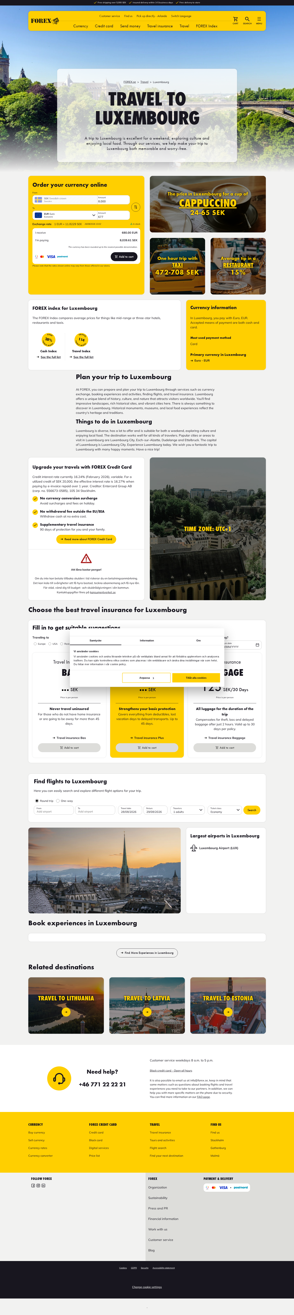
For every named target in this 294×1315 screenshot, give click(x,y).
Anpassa (144, 677)
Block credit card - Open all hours (171, 1070)
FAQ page (203, 1097)
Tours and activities (162, 1140)
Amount (102, 198)
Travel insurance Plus (149, 738)
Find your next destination (166, 1155)
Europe (42, 643)
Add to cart (126, 257)
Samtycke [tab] (95, 640)
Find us (128, 16)
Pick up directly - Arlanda (152, 16)
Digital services (99, 1148)
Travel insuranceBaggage (226, 738)
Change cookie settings (147, 1287)
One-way (67, 801)
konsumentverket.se (103, 592)
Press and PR (158, 1208)
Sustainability (158, 1198)
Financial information (163, 1219)
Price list (94, 1155)
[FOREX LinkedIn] (43, 1185)
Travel (184, 26)
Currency (80, 26)
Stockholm (217, 1140)
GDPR (134, 1268)
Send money (130, 26)
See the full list (51, 357)
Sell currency (36, 1140)
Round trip (46, 801)
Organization (157, 1187)
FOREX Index (206, 26)
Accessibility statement (164, 1268)
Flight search (158, 1148)
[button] (181, 16)
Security (144, 1268)
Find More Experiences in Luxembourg (149, 953)
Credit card (104, 26)
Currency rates (37, 1148)
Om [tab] (198, 640)
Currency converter (40, 1155)
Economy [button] (216, 812)
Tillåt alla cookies (196, 677)
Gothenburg (218, 1148)
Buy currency (36, 1132)
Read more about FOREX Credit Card (88, 539)
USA (55, 643)
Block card (95, 1140)
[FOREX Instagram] (38, 1185)
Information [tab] (147, 640)
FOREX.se (130, 82)
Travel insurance (160, 26)
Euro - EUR (202, 360)
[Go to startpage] (45, 21)
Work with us (157, 1229)
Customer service (109, 16)
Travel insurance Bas (71, 738)
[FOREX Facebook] (33, 1185)
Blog (151, 1250)
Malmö (215, 1155)
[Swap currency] (135, 207)
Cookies (123, 1268)
